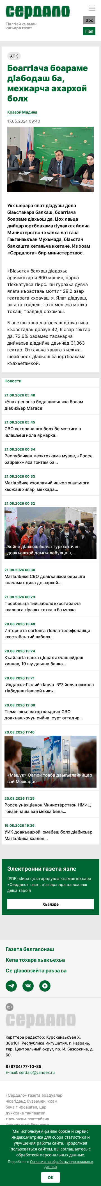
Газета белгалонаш (30, 949)
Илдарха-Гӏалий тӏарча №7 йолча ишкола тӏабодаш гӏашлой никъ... (49, 688)
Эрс (89, 20)
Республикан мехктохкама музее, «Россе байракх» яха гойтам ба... (48, 459)
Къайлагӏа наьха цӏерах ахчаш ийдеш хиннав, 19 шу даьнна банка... (43, 661)
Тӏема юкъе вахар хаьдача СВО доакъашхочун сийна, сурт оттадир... (43, 715)
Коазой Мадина (22, 112)
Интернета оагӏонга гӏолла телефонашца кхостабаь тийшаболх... (47, 634)
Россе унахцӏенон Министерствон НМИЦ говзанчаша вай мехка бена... (47, 808)
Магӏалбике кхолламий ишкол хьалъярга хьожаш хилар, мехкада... (46, 486)
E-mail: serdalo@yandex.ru (30, 1072)
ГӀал (89, 31)
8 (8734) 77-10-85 (23, 1066)
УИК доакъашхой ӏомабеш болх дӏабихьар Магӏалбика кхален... (48, 835)
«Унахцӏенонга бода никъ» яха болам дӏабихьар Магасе (43, 405)
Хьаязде (50, 904)
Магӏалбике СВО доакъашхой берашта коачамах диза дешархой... (44, 580)
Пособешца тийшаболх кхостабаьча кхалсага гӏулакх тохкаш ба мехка (42, 607)
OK (50, 1177)
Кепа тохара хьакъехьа (35, 960)
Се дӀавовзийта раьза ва (36, 971)
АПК (14, 56)
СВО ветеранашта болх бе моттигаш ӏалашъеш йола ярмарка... (42, 432)
